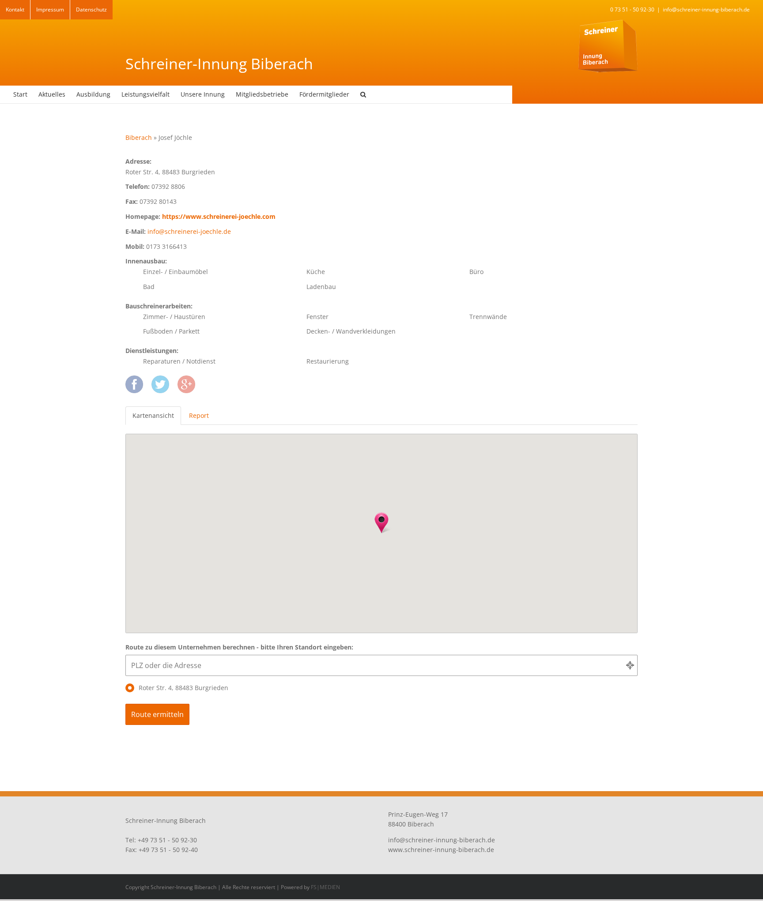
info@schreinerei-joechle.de (189, 231)
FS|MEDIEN (325, 887)
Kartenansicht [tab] (153, 415)
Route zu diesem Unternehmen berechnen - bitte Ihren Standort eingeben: (239, 647)
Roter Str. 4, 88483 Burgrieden (183, 687)
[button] (363, 94)
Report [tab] (199, 415)
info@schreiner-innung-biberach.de (706, 9)
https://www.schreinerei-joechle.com (219, 216)
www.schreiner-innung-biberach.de (441, 849)
